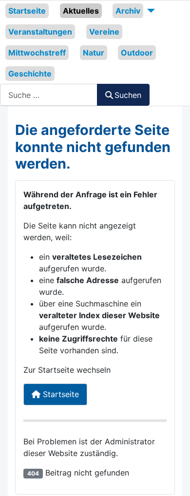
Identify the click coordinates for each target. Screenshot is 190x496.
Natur (93, 52)
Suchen (127, 95)
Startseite (27, 11)
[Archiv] (149, 11)
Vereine (104, 32)
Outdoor (137, 52)
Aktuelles (81, 11)
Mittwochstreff (37, 52)
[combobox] (48, 95)
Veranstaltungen (40, 32)
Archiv (127, 11)
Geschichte (30, 73)
